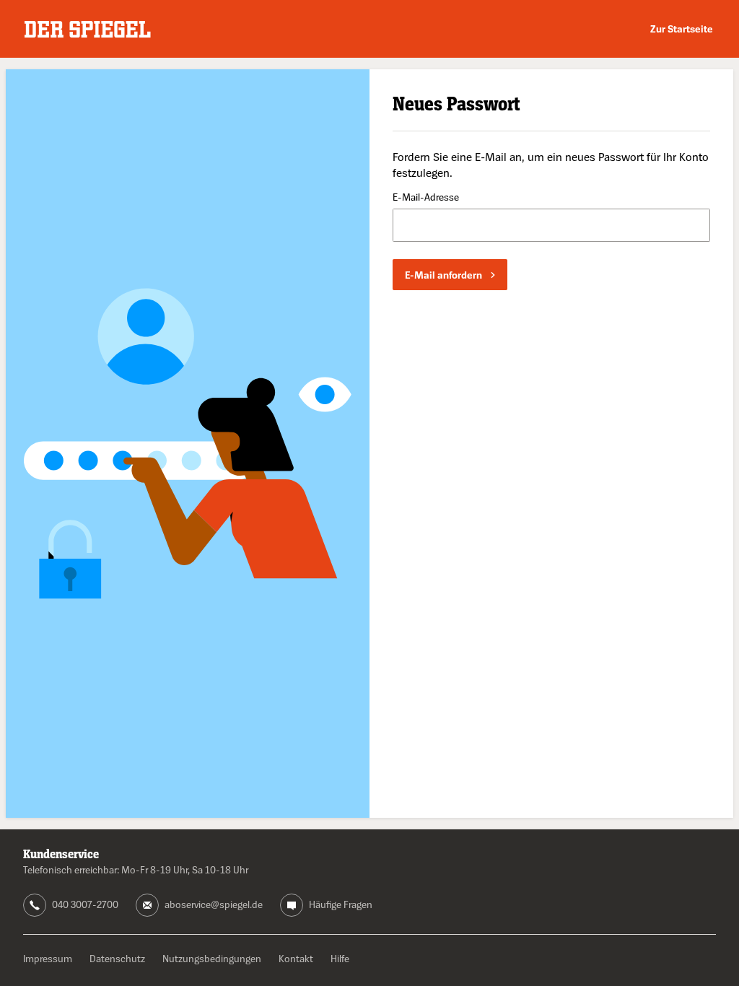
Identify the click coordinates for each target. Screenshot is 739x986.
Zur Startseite (681, 28)
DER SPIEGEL (88, 29)
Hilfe (340, 958)
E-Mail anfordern (443, 275)
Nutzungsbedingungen (211, 958)
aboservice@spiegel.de (214, 904)
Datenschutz (117, 958)
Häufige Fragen (340, 904)
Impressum (47, 958)
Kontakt (296, 958)
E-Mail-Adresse (426, 197)
